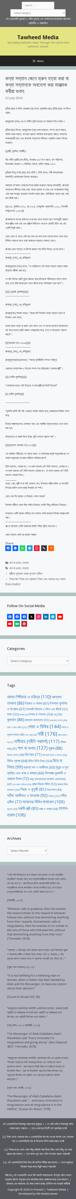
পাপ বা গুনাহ (15, 563)
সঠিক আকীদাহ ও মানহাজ (27, 795)
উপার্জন (24, 714)
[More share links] (51, 548)
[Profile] (10, 617)
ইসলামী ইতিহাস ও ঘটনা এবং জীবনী (47, 709)
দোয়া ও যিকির (44, 726)
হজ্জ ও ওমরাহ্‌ (48, 809)
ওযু (58, 714)
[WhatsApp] (22, 548)
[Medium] (17, 624)
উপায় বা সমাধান (41, 714)
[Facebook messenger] (15, 548)
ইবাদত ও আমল (37, 703)
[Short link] (44, 548)
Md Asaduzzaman (47, 1193)
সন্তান (25, 563)
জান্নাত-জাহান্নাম (37, 720)
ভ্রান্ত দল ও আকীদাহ (39, 767)
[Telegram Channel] (53, 617)
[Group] (24, 617)
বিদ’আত (33, 754)
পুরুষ (55, 748)
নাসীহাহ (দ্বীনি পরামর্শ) (36, 741)
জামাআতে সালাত (58, 720)
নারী (47, 733)
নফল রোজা (31, 734)
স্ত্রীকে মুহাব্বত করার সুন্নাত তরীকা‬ (25, 573)
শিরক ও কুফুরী (33, 789)
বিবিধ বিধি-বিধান (40, 761)
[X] (31, 617)
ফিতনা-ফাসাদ (15, 755)
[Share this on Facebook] (8, 548)
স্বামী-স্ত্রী (28, 808)
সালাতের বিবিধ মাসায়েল (43, 802)
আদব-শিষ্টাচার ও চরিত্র (29, 697)
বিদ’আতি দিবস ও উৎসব (54, 755)
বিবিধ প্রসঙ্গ (17, 760)
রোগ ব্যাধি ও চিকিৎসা (22, 784)
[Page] (17, 617)
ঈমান (13, 714)
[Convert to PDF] (37, 548)
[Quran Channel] (10, 624)
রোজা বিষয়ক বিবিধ (44, 784)
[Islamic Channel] (60, 617)
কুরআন (15, 719)
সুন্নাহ (12, 809)
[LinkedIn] (46, 617)
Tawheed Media (38, 37)
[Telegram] (30, 548)
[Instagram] (38, 617)
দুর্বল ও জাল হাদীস (17, 727)
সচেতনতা (54, 789)
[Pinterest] (24, 624)
